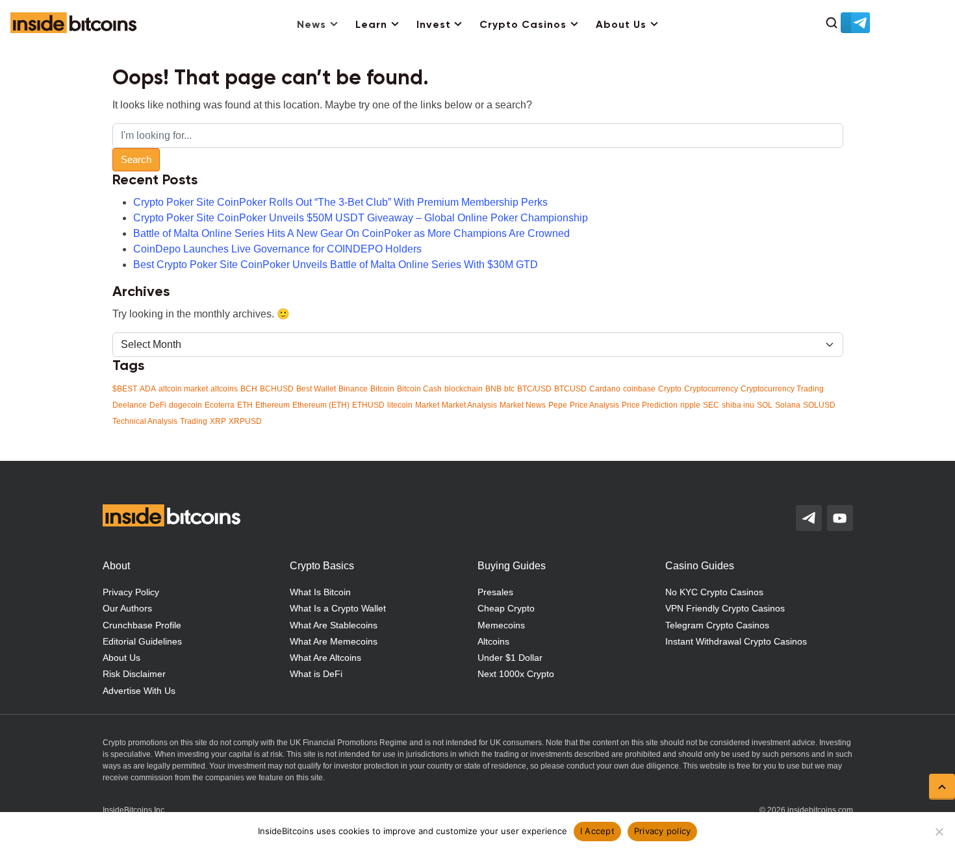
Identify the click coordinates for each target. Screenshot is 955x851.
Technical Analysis (144, 421)
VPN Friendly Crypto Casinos (725, 608)
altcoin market (183, 388)
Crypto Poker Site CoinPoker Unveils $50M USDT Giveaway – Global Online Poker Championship (360, 217)
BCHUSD (277, 388)
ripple (690, 405)
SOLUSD (819, 405)
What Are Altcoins (325, 657)
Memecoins (501, 625)
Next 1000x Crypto (516, 674)
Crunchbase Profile (142, 625)
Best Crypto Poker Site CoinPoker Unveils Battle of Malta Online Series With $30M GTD (335, 264)
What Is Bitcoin (320, 592)
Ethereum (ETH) (321, 405)
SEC (711, 405)
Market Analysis (469, 405)
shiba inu (738, 405)
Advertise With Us (139, 690)
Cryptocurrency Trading (782, 388)
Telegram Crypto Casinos (717, 625)
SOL (764, 405)
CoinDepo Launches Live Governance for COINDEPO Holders (277, 248)
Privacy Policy (131, 592)
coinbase (639, 388)
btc (509, 388)
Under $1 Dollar (510, 657)
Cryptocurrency (711, 388)
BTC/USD (534, 388)
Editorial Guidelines (142, 641)
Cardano (604, 388)
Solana (787, 405)
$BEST (124, 388)
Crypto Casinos (523, 25)
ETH (245, 405)
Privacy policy (662, 831)
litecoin (400, 405)
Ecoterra (220, 405)
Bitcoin (382, 388)
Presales (495, 592)
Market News (523, 405)
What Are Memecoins (333, 641)
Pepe (557, 405)
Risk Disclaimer (134, 674)
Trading (193, 421)
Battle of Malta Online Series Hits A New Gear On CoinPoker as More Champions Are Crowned (351, 233)
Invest (433, 25)
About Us (621, 25)
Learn (371, 25)
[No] (938, 831)
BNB (493, 388)
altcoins (224, 388)
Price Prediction (650, 405)
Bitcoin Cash (419, 388)
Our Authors (127, 608)
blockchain (463, 388)
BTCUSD (570, 388)
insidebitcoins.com (820, 810)
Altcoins (493, 641)
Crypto (669, 388)
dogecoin (185, 405)
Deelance (129, 405)
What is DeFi (316, 674)
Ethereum (272, 405)
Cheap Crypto (506, 608)
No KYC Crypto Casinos (714, 592)
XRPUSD (245, 421)
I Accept (597, 831)
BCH (248, 388)
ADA (148, 388)
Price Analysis (594, 405)
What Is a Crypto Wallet (338, 608)
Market (427, 405)
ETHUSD (368, 405)
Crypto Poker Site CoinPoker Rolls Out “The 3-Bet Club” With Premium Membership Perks (340, 202)
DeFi (157, 405)
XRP (218, 421)
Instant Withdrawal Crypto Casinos (736, 641)
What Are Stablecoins (333, 625)
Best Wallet (316, 388)
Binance (353, 388)
